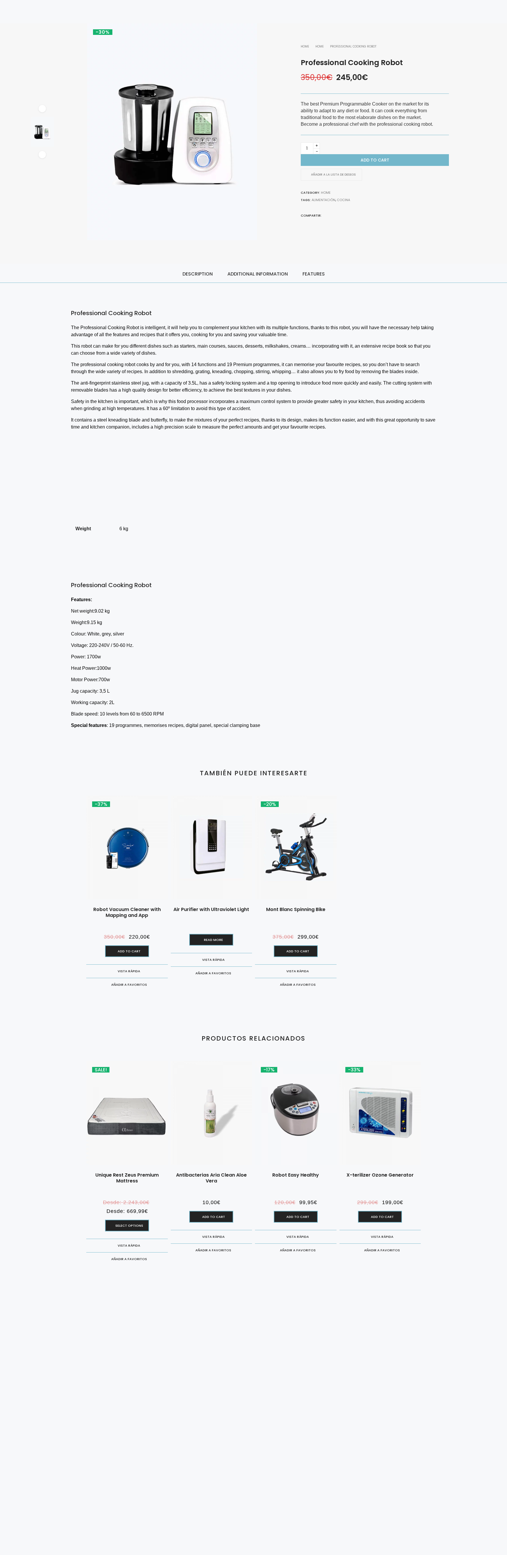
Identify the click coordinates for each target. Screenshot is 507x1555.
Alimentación (323, 200)
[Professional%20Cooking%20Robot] (325, 215)
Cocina (343, 200)
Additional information (257, 274)
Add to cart (375, 160)
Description (197, 274)
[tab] (197, 273)
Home (305, 46)
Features (313, 274)
